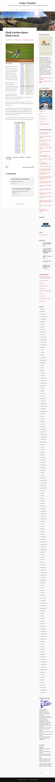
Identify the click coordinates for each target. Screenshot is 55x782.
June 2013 (42, 587)
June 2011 (42, 646)
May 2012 (42, 618)
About (34, 9)
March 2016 (42, 503)
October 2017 (43, 467)
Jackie (6, 167)
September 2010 (43, 669)
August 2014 (42, 551)
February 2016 (43, 505)
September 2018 (43, 441)
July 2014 (42, 554)
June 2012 (42, 615)
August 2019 (42, 413)
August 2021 (42, 362)
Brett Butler (8, 157)
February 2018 (43, 459)
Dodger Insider (42, 283)
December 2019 (43, 403)
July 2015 (42, 523)
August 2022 (42, 347)
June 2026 (42, 308)
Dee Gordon (21, 157)
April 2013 (42, 592)
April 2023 (42, 329)
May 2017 (42, 472)
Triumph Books (42, 111)
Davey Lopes (15, 157)
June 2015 (42, 526)
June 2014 (42, 557)
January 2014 (42, 569)
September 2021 (43, 360)
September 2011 (43, 638)
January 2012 (42, 628)
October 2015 (43, 516)
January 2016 (42, 508)
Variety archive (42, 301)
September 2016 (43, 488)
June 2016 (42, 495)
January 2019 (42, 431)
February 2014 (43, 567)
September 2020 (43, 383)
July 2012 (42, 613)
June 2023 (42, 324)
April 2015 (42, 531)
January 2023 (42, 334)
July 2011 (42, 644)
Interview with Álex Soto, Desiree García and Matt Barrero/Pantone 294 (45, 201)
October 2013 (43, 577)
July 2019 (42, 416)
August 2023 (42, 321)
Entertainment (24, 9)
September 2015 (43, 518)
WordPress (24, 779)
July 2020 (42, 388)
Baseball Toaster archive (43, 280)
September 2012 (43, 608)
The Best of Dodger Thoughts (44, 298)
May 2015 (42, 528)
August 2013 (42, 582)
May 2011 (42, 649)
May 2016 (42, 498)
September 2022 (43, 344)
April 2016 (42, 500)
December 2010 (43, 661)
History (32, 39)
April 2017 (42, 475)
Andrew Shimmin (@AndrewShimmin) (20, 179)
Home (12, 9)
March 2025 (42, 311)
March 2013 (42, 595)
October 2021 (43, 357)
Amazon (40, 113)
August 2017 (42, 470)
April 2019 (42, 424)
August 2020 (42, 385)
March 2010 (42, 684)
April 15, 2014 (18, 39)
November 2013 (43, 574)
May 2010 (42, 679)
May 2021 (42, 367)
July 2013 (42, 585)
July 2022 (42, 349)
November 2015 (43, 513)
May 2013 (42, 590)
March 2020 (42, 395)
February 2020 (43, 398)
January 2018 (42, 462)
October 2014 (43, 546)
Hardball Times (42, 288)
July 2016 (42, 493)
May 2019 (42, 421)
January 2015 (42, 539)
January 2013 (42, 600)
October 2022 (43, 342)
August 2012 (42, 610)
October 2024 (43, 314)
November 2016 (43, 482)
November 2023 (43, 316)
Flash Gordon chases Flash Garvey (16, 34)
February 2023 (43, 331)
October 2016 (43, 485)
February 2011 (43, 656)
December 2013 (43, 572)
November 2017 (43, 465)
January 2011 (42, 659)
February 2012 (43, 626)
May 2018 (42, 452)
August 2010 (42, 672)
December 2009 (43, 690)
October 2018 (43, 439)
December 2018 (43, 434)
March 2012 (42, 623)
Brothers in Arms (41, 9)
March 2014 (42, 564)
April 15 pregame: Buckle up (28, 167)
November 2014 (43, 544)
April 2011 (42, 651)
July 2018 (42, 447)
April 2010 (42, 682)
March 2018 (42, 457)
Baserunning (27, 39)
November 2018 (43, 436)
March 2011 (42, 654)
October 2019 (43, 408)
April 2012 (42, 621)
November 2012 (43, 603)
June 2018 (42, 449)
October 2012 (43, 605)
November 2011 (43, 633)
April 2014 (42, 562)
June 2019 (42, 418)
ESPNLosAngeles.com (43, 285)
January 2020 (42, 401)
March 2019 (42, 426)
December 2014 (43, 541)
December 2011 (43, 631)
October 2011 (43, 636)
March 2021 (42, 372)
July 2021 (42, 365)
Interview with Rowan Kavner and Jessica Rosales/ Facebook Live (45, 177)
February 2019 (43, 429)
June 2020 (42, 390)
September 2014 (43, 549)
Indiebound (41, 121)
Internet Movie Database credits (45, 290)
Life (30, 9)
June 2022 (42, 352)
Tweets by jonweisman (43, 234)
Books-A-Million (42, 118)
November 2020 (43, 378)
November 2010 (43, 664)
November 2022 (43, 339)
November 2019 (43, 406)
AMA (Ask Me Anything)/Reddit (45, 166)
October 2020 (43, 380)
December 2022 (43, 337)
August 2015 (42, 521)
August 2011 (42, 641)
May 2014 (42, 559)
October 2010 (43, 667)
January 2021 (42, 375)
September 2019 (43, 411)
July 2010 (42, 674)
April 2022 (42, 354)
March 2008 (42, 692)
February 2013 (43, 597)
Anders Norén (35, 779)
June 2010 (42, 677)
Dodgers (17, 9)
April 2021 (42, 370)
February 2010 (43, 687)
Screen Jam (41, 293)
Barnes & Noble (42, 116)
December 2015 (43, 511)
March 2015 (42, 534)
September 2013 (43, 580)
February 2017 (43, 477)
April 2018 (42, 454)
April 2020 (42, 393)
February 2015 (43, 536)
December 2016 (43, 480)
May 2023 (42, 326)
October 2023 (43, 319)
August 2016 (42, 490)
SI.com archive (42, 295)
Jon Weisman (9, 39)
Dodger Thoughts (27, 3)
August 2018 (42, 444)
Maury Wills (28, 157)
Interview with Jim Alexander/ (44, 210)
